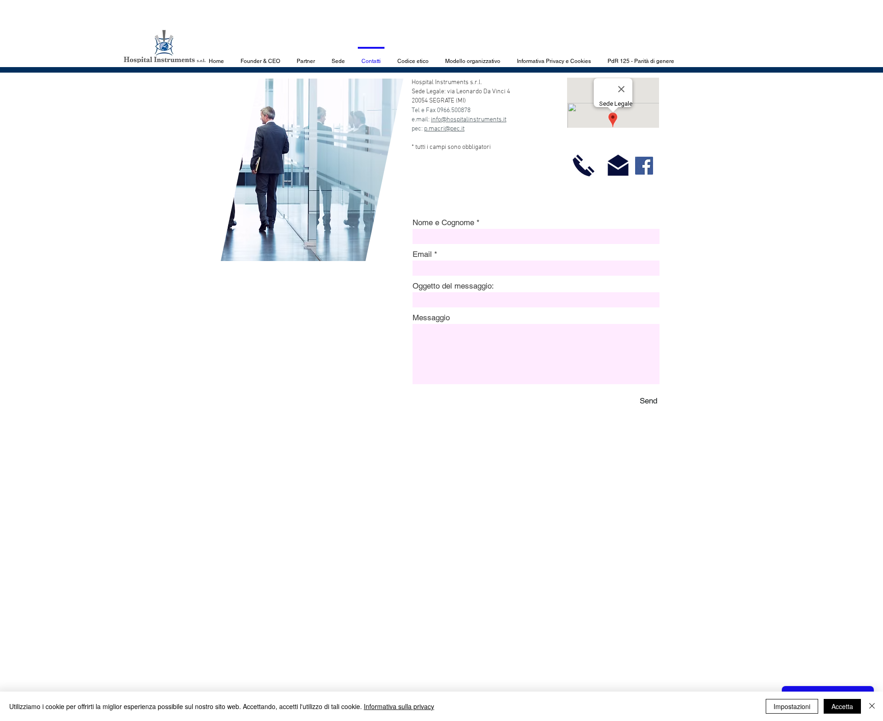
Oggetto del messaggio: (453, 286)
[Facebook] (644, 166)
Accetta (842, 706)
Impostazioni (792, 706)
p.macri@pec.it (444, 129)
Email (422, 254)
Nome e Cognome (443, 223)
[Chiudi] (871, 706)
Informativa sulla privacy (399, 706)
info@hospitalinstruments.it (468, 120)
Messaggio (431, 318)
